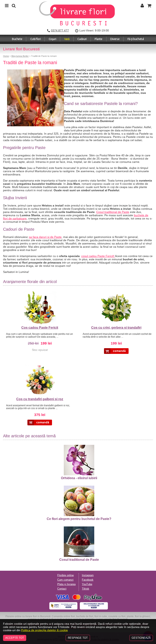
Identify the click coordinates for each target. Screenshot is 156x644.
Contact (61, 588)
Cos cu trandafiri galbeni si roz (39, 399)
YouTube (87, 584)
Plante (98, 39)
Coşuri (52, 39)
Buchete (17, 39)
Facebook (87, 579)
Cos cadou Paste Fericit (39, 327)
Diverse (114, 39)
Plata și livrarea (66, 584)
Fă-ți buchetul (136, 39)
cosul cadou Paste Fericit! (98, 256)
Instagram (88, 575)
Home (6, 56)
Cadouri (82, 39)
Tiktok (85, 588)
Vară (66, 39)
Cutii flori (35, 39)
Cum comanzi (65, 579)
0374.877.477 (60, 30)
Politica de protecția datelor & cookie (44, 630)
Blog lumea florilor (20, 56)
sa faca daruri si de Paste (45, 237)
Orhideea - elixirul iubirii (79, 478)
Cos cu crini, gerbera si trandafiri (116, 327)
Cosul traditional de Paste (112, 212)
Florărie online (65, 575)
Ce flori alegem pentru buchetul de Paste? (79, 519)
